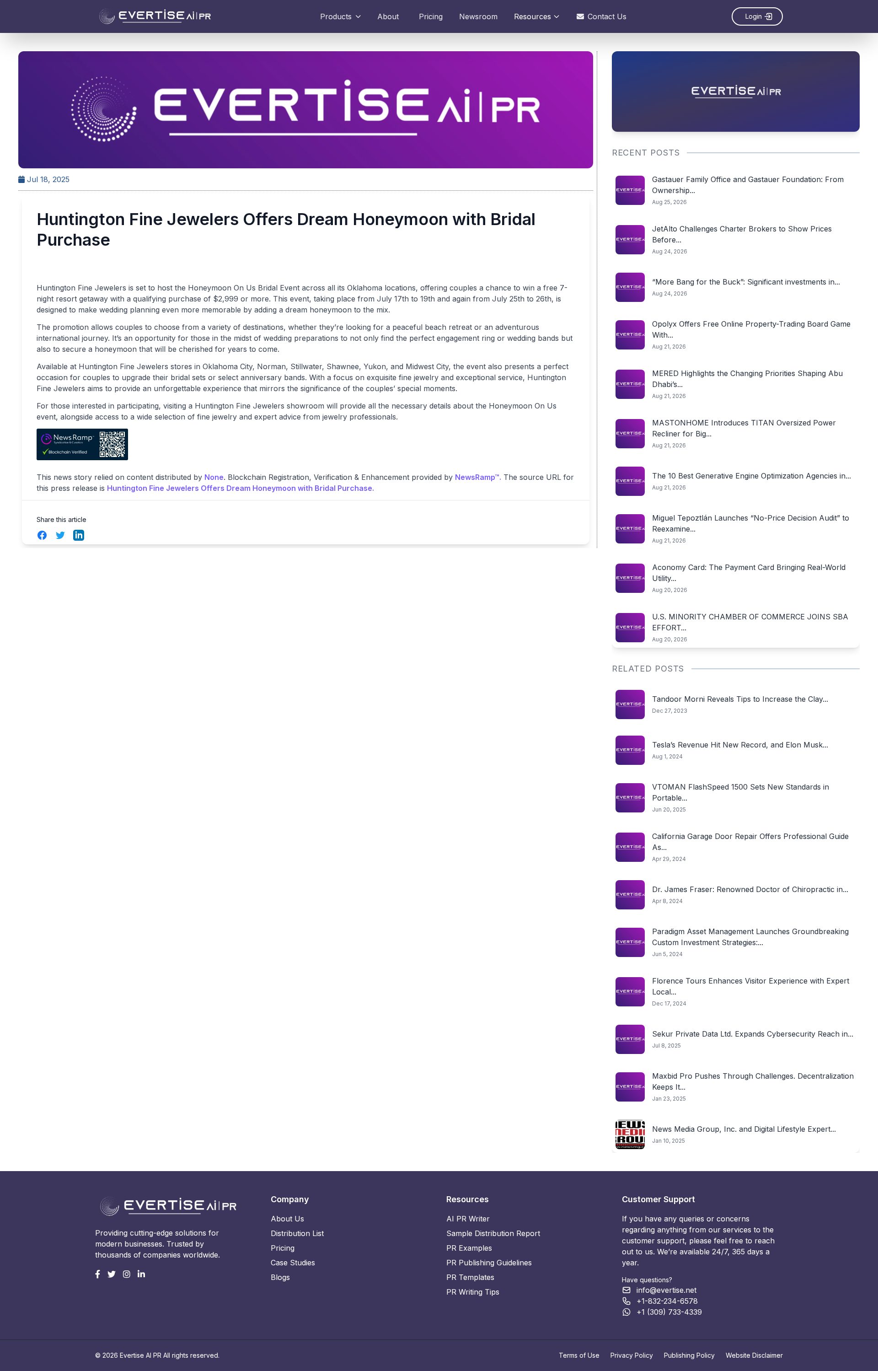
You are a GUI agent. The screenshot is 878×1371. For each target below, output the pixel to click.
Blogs (280, 1277)
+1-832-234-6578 (667, 1301)
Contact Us (607, 16)
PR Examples (469, 1248)
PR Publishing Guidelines (489, 1262)
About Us (287, 1218)
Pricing (431, 16)
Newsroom (478, 16)
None (214, 477)
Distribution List (297, 1233)
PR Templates (470, 1277)
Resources (532, 16)
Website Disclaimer (754, 1355)
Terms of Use (579, 1355)
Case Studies (293, 1262)
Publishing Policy (689, 1355)
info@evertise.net (666, 1290)
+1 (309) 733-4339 (669, 1312)
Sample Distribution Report (493, 1233)
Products (336, 16)
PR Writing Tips (472, 1291)
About (388, 16)
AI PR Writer (468, 1218)
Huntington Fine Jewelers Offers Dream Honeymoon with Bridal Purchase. (240, 488)
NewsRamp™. (478, 477)
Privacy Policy (631, 1355)
